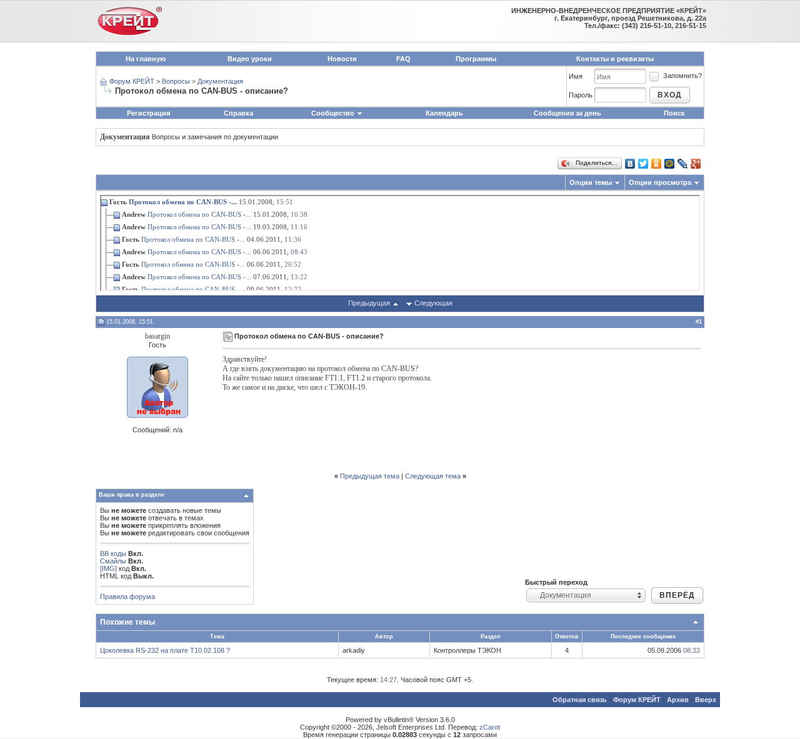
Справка (238, 113)
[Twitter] (643, 164)
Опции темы (590, 182)
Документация (220, 81)
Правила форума (127, 596)
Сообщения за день (567, 113)
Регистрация (148, 113)
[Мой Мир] (669, 164)
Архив (678, 699)
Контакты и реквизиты (615, 58)
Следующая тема (433, 476)
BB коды (113, 553)
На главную (146, 58)
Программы (476, 58)
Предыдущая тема (369, 476)
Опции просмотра (660, 182)
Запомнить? (682, 75)
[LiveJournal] (682, 164)
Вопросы (176, 81)
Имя (575, 76)
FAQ (403, 58)
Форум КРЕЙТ (131, 81)
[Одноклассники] (656, 164)
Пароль (580, 95)
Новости (342, 58)
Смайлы (113, 561)
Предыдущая (369, 303)
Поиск (674, 113)
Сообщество (332, 113)
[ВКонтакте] (630, 164)
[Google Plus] (695, 164)
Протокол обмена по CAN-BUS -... (183, 202)
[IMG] (108, 568)
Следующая (433, 303)
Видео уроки (250, 58)
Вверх (705, 699)
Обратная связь (579, 699)
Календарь (444, 113)
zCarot (489, 727)
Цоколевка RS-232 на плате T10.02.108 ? (165, 650)
